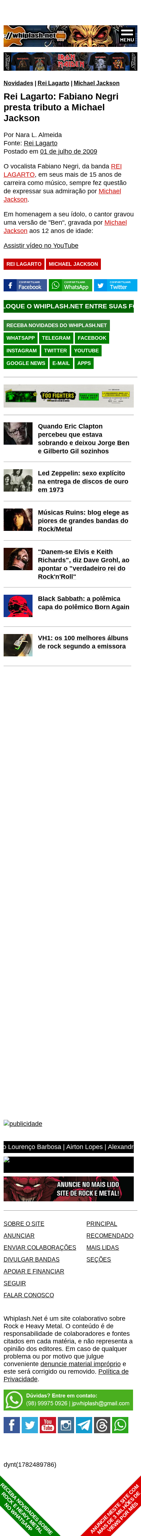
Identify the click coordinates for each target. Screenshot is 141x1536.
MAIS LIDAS (102, 1247)
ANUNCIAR (19, 1235)
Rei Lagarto (53, 83)
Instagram (22, 350)
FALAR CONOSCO (29, 1295)
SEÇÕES (98, 1259)
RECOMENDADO (109, 1235)
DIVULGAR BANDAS (32, 1259)
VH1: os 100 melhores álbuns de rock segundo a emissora (83, 642)
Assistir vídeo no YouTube (41, 245)
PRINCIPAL (101, 1223)
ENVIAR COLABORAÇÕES (40, 1247)
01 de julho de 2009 (68, 151)
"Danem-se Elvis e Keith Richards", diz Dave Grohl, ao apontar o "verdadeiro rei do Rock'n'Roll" (83, 564)
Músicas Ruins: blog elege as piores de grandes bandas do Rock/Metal (83, 521)
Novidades (18, 83)
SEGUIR (15, 1283)
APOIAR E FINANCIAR (34, 1271)
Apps (84, 363)
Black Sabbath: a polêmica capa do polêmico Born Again (83, 603)
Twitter (55, 350)
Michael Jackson (97, 83)
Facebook (92, 338)
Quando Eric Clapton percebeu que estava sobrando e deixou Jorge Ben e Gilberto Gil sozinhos (83, 439)
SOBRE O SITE (24, 1223)
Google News (26, 363)
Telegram (56, 338)
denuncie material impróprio (80, 1364)
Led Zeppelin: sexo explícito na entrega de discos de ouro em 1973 (83, 481)
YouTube (86, 350)
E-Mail (61, 363)
